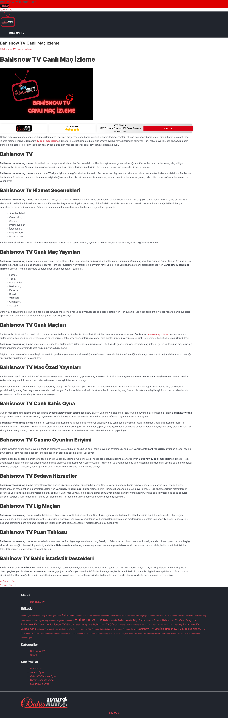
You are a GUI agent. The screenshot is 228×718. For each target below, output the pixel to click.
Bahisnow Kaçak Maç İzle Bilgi (36, 621)
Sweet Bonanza (171, 634)
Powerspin (133, 634)
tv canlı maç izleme (48, 140)
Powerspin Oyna (144, 634)
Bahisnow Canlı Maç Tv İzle (158, 616)
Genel (33, 654)
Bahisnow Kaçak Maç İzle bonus (61, 621)
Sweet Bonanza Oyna (186, 634)
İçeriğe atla (6, 9)
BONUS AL (168, 128)
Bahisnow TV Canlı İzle (35, 624)
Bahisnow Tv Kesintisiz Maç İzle (49, 629)
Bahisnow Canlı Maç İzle (179, 616)
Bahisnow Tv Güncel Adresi (151, 625)
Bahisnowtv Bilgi (128, 620)
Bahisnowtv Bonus (150, 620)
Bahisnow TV (16, 32)
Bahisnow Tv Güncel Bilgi (172, 625)
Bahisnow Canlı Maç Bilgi (137, 616)
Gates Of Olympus (70, 634)
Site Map (114, 712)
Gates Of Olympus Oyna (87, 634)
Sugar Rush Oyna (158, 634)
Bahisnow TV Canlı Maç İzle (179, 620)
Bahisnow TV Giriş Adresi (83, 625)
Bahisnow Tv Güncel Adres (129, 625)
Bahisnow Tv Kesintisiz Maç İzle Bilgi (76, 629)
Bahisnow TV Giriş (60, 624)
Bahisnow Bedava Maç (83, 616)
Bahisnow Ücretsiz (33, 634)
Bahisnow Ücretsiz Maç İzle (52, 634)
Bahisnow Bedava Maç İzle (103, 616)
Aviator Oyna (26, 616)
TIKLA (4, 6)
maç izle (125, 634)
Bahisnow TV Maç (130, 629)
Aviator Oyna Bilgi (38, 616)
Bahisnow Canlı (120, 616)
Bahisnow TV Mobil (177, 628)
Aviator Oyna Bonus (53, 616)
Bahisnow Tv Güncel (105, 624)
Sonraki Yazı (8, 585)
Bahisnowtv (110, 620)
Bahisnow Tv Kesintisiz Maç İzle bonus (107, 629)
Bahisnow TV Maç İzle (151, 628)
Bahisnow (68, 615)
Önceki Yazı (8, 581)
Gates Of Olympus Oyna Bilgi (109, 634)
